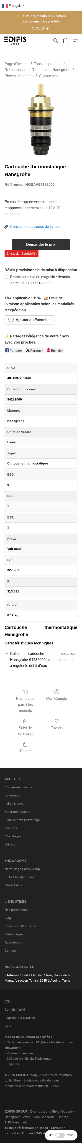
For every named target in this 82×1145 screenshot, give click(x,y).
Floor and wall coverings (22, 820)
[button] (16, 40)
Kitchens (11, 828)
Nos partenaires (16, 910)
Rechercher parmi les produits (25, 705)
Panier (25, 751)
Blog (8, 918)
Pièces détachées (19, 76)
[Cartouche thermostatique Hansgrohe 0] (41, 120)
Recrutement (14, 942)
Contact (10, 950)
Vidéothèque (14, 934)
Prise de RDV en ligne (20, 926)
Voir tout (10, 844)
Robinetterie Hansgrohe (51, 70)
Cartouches (48, 76)
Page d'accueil (16, 64)
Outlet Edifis (13, 885)
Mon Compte (56, 698)
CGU (8, 1001)
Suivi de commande (25, 731)
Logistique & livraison (20, 1018)
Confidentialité (15, 1009)
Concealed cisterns (18, 787)
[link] (41, 28)
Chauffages (13, 836)
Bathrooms (12, 795)
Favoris (57, 728)
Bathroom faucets (17, 811)
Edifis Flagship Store (19, 877)
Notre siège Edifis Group (22, 869)
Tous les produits (47, 64)
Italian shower (15, 803)
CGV (8, 1026)
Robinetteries (15, 70)
